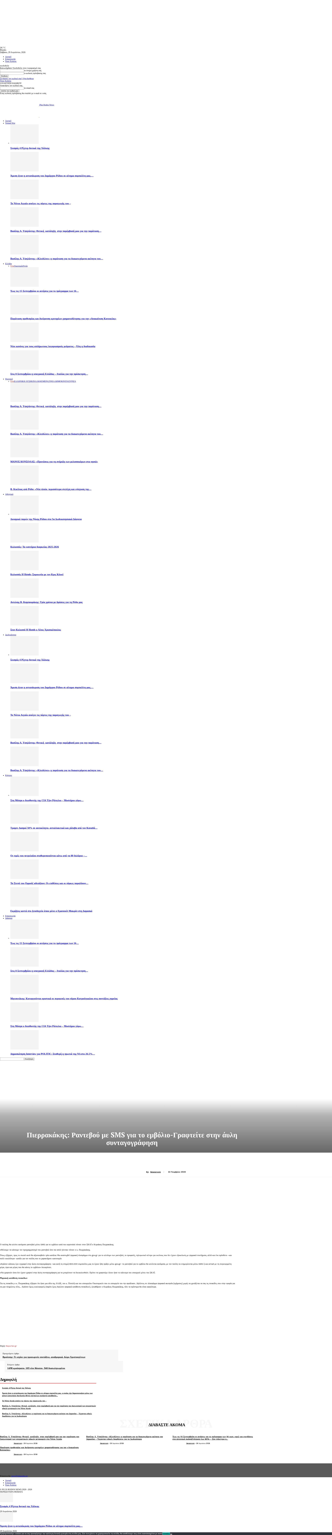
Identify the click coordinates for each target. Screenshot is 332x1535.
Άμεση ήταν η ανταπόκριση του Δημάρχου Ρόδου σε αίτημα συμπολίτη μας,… (52, 175)
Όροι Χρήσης (10, 61)
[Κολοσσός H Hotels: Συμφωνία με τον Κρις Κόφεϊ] (24, 569)
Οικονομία (18, 266)
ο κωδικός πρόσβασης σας (35, 73)
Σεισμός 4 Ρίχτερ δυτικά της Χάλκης (30, 148)
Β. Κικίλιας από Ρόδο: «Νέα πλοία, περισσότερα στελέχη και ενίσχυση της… (50, 489)
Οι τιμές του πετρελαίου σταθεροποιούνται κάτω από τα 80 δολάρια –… (48, 855)
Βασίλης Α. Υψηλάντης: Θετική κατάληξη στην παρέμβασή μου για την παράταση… (55, 231)
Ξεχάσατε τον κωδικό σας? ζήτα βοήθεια (17, 78)
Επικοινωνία (10, 59)
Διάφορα (8, 918)
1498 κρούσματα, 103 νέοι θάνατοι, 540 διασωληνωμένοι (36, 1368)
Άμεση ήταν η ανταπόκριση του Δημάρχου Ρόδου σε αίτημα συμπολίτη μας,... (41, 1526)
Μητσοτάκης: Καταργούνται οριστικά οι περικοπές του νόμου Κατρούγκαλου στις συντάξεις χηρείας (64, 998)
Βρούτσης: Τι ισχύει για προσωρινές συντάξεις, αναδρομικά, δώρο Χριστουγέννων (44, 1357)
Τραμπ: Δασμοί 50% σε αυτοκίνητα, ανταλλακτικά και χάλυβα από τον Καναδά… (54, 828)
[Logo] (19, 116)
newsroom (155, 1172)
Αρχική (8, 57)
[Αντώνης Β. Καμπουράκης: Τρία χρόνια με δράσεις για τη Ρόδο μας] (24, 597)
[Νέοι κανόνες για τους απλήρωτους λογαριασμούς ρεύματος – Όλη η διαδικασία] (24, 341)
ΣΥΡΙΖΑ (72, 381)
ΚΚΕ (40, 381)
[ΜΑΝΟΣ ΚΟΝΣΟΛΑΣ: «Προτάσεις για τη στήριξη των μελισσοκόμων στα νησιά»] (24, 456)
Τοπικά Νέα (10, 123)
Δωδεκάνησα (10, 635)
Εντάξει (166, 1534)
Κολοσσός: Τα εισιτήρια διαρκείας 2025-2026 (34, 546)
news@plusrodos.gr (19, 1476)
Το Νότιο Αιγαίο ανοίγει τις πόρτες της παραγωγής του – (40, 203)
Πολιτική (9, 379)
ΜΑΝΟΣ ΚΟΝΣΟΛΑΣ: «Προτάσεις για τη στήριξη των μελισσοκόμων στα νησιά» (54, 461)
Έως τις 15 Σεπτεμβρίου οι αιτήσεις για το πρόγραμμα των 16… (44, 291)
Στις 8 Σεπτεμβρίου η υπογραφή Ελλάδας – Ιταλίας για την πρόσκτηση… (49, 374)
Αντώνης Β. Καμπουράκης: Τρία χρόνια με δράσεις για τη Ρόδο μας (46, 602)
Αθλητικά (9, 494)
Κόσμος (8, 775)
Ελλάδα (8, 264)
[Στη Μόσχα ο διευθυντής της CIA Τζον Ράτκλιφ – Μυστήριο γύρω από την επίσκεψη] (24, 795)
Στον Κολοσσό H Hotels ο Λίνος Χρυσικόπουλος (35, 629)
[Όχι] (171, 1534)
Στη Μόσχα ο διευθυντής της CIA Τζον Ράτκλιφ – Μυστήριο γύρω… (47, 800)
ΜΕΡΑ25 (46, 381)
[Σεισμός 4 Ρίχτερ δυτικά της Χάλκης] (24, 143)
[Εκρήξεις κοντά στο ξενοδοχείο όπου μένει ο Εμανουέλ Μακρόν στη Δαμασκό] (24, 906)
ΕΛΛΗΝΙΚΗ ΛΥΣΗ (22, 381)
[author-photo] (6, 1443)
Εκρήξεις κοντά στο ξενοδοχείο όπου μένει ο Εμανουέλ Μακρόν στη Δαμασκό (51, 911)
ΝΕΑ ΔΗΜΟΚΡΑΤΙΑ (59, 381)
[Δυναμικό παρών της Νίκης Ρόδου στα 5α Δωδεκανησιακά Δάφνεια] (24, 514)
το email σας (29, 88)
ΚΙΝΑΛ (34, 381)
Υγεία (25, 266)
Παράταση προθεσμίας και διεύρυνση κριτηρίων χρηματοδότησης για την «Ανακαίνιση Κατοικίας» (63, 318)
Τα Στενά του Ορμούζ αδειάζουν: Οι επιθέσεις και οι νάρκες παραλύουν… (49, 883)
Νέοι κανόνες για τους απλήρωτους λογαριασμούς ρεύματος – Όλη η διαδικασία (52, 346)
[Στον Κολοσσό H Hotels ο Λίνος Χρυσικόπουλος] (24, 625)
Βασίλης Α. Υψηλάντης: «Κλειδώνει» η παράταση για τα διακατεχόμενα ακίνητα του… (56, 258)
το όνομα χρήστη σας (33, 70)
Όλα (12, 266)
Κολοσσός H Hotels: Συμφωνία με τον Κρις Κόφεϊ (36, 574)
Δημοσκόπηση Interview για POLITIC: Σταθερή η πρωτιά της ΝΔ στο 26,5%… (52, 1053)
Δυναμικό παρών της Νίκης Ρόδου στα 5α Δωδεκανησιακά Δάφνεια (46, 519)
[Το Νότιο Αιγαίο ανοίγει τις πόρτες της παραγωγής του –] (24, 198)
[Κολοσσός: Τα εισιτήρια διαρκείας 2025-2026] (24, 542)
